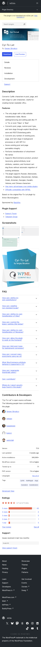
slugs (36, 480)
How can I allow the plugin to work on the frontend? (12, 339)
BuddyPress (8, 608)
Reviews (7, 68)
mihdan (9, 419)
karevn (9, 433)
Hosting (5, 568)
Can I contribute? (8, 379)
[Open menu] (37, 3)
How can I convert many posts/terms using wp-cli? (12, 355)
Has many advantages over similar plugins (21, 186)
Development (9, 79)
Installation (8, 73)
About (4, 561)
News (4, 565)
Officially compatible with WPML (17, 190)
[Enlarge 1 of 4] (17, 229)
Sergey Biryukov (11, 48)
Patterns (25, 572)
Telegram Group (11, 217)
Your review (6, 527)
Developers (6, 587)
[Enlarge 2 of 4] (36, 229)
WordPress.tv (8, 590)
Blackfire (17, 202)
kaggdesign (11, 426)
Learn (4, 579)
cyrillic (22, 480)
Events (24, 583)
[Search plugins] (24, 24)
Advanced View (8, 491)
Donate (25, 587)
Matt (5, 601)
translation (24, 485)
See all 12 (35, 476)
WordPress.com (9, 597)
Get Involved (27, 579)
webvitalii (10, 440)
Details (7, 62)
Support (7, 84)
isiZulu (9, 618)
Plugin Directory (7, 9)
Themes (25, 565)
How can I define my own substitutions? (10, 299)
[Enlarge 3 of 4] (17, 240)
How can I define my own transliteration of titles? (12, 315)
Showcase (26, 561)
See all (36, 527)
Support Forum (11, 213)
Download (7, 54)
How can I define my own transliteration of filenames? (12, 331)
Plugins (24, 568)
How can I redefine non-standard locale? (10, 307)
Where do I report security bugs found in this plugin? (12, 386)
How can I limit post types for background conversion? (13, 347)
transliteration (33, 485)
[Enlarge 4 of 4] (36, 251)
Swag (25, 590)
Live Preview (20, 54)
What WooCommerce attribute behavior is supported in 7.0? (14, 363)
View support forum (9, 548)
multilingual (29, 480)
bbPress (6, 605)
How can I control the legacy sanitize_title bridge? (12, 323)
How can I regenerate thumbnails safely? (10, 371)
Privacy (5, 572)
